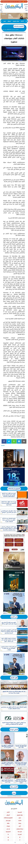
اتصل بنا (20, 834)
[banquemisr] (14, 542)
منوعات (8, 826)
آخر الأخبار (14, 617)
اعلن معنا (20, 832)
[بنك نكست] (14, 477)
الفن (20, 826)
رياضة (20, 823)
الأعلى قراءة (14, 729)
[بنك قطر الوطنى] (14, 664)
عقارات (19, 820)
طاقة (8, 823)
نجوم (5, 21)
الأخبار (22, 21)
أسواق (9, 21)
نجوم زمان (8, 820)
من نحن (8, 829)
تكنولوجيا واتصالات (19, 26)
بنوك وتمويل (16, 21)
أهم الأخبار (14, 677)
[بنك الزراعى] (14, 581)
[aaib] (14, 16)
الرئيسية (20, 812)
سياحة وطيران (20, 829)
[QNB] (14, 603)
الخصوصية (8, 832)
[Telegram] (19, 441)
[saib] (14, 458)
